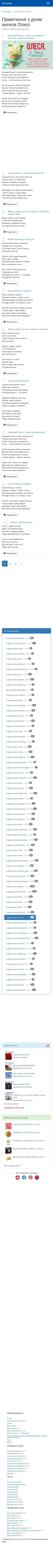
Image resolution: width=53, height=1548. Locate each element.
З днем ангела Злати (19, 969)
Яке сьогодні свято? (12, 1165)
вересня (7, 29)
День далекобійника (14, 1513)
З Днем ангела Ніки (18, 731)
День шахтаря (12, 1518)
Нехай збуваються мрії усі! (21, 239)
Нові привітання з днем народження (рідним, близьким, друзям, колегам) (27, 1436)
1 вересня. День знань (15, 1520)
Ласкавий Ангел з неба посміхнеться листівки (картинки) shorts (26, 36)
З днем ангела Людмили (20, 927)
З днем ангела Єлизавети (21, 881)
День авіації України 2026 (23, 1073)
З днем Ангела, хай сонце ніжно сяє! (26, 172)
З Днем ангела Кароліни (21, 777)
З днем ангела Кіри (18, 700)
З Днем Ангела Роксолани (21, 933)
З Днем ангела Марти (20, 845)
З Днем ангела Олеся (19, 943)
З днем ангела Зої (18, 674)
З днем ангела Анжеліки (21, 829)
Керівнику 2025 (12, 1497)
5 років (9, 1423)
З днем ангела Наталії (19, 912)
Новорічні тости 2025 (15, 1502)
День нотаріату (12, 1523)
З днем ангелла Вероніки (21, 840)
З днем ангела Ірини (19, 772)
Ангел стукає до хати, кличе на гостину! (28, 329)
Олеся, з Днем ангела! (22, 522)
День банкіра (12, 1428)
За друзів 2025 (12, 1492)
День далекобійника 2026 (23, 1065)
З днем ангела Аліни (19, 798)
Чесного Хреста (13, 1461)
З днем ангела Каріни (19, 865)
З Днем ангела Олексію (15, 1469)
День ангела (11, 1426)
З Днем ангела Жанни (20, 814)
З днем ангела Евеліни (20, 990)
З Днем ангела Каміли (20, 710)
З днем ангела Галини (19, 726)
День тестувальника (14, 1533)
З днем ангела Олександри (21, 767)
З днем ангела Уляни (19, 984)
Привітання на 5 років (22, 1132)
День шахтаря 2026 (21, 1084)
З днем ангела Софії (19, 679)
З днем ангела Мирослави (21, 871)
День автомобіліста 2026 (23, 1148)
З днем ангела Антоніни (21, 808)
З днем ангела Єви (19, 902)
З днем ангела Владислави (21, 938)
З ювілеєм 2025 (12, 1487)
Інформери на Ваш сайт (14, 1107)
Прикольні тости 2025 (15, 1504)
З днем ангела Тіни (19, 850)
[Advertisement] (26, 142)
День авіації (11, 1516)
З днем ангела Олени (19, 653)
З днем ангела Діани (20, 886)
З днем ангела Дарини (20, 736)
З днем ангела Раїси (19, 715)
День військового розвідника (17, 1528)
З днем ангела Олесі (19, 917)
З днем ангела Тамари (20, 959)
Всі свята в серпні (11, 1103)
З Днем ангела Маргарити (22, 860)
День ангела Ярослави (19, 690)
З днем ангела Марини (20, 705)
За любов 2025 (12, 1494)
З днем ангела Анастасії (20, 762)
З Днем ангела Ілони (19, 788)
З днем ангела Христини (21, 793)
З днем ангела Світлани (20, 741)
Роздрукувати (11, 112)
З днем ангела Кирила (15, 1471)
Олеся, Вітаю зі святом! (19, 290)
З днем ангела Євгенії (19, 638)
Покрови (10, 1473)
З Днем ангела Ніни (18, 648)
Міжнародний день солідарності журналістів (23, 1530)
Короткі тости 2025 (14, 1499)
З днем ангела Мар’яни (19, 684)
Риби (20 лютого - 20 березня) (18, 1433)
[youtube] (17, 1177)
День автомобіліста (14, 1431)
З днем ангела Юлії (18, 783)
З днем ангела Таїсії (19, 964)
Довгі (9, 1440)
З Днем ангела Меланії (20, 643)
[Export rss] (47, 1045)
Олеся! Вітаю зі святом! (19, 483)
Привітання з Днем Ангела (24, 1140)
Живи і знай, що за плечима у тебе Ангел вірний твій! (28, 212)
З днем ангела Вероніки (21, 953)
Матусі (9, 1442)
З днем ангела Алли (19, 752)
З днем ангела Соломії (21, 891)
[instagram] (30, 1177)
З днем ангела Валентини (21, 669)
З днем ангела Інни (18, 658)
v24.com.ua (7, 3)
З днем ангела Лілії (19, 896)
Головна (7, 11)
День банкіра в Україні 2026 (24, 1156)
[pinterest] (37, 1177)
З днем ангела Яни (19, 824)
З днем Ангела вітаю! (18, 380)
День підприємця (13, 1525)
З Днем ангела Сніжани (19, 979)
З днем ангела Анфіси (19, 876)
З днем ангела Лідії (18, 746)
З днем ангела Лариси (19, 757)
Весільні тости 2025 (14, 1482)
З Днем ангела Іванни (20, 819)
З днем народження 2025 (16, 1485)
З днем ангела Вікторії (19, 664)
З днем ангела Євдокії (19, 695)
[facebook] (24, 1177)
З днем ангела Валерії (20, 803)
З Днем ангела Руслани (20, 948)
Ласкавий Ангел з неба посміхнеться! (26, 432)
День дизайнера (13, 1535)
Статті (9, 1418)
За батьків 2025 (12, 1489)
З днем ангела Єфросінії (21, 922)
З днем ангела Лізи (18, 907)
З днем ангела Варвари (20, 974)
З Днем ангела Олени (20, 721)
